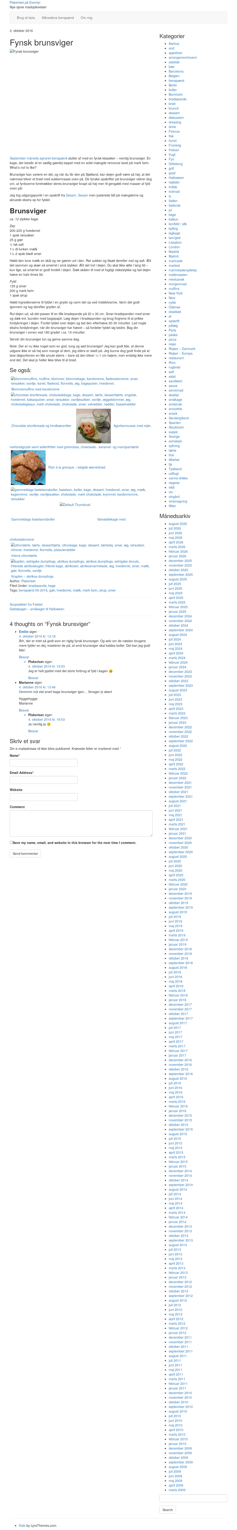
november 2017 (180, 1009)
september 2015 (181, 1129)
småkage (175, 399)
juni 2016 (175, 1087)
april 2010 (176, 1429)
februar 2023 (178, 717)
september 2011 (181, 1351)
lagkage (174, 233)
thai (171, 455)
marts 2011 (177, 1379)
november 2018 (180, 953)
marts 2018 (177, 990)
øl (170, 316)
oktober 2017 (178, 1013)
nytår (172, 302)
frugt (172, 154)
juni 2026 (175, 532)
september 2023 (181, 685)
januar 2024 (177, 667)
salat (172, 376)
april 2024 (176, 653)
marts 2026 (177, 546)
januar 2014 (177, 1221)
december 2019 (180, 893)
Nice (172, 297)
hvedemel (64, 590)
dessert (174, 112)
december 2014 (180, 1170)
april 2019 (176, 930)
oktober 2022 (178, 736)
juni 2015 (175, 1143)
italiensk (175, 205)
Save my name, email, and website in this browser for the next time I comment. (74, 842)
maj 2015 (175, 1147)
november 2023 (180, 676)
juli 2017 (175, 1027)
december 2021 (180, 782)
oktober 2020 (178, 847)
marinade (176, 260)
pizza (172, 339)
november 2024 (180, 620)
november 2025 (180, 565)
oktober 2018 (178, 958)
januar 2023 (177, 722)
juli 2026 (175, 528)
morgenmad (178, 284)
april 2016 (176, 1097)
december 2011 (180, 1337)
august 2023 (178, 690)
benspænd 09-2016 (33, 590)
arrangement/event (183, 57)
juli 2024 (175, 639)
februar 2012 (178, 1328)
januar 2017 (177, 1055)
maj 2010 (175, 1425)
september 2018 (181, 962)
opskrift (174, 321)
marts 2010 (177, 1434)
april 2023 (176, 708)
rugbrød (174, 367)
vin (171, 492)
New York (176, 293)
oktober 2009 (178, 1457)
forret (173, 140)
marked (174, 265)
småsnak (175, 404)
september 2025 (181, 574)
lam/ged (175, 237)
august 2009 (178, 1466)
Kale (22, 1525)
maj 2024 (175, 648)
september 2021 (181, 796)
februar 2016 (178, 1106)
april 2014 (176, 1207)
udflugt (174, 473)
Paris (172, 330)
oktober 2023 (178, 680)
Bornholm (176, 94)
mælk (77, 590)
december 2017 (180, 1004)
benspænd (176, 80)
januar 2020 (177, 888)
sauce (173, 385)
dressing (175, 122)
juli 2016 (175, 1083)
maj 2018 (175, 981)
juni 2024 (175, 643)
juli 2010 (175, 1415)
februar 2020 (178, 884)
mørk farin (90, 590)
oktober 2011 (178, 1346)
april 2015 (176, 1152)
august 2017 (178, 1023)
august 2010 (178, 1411)
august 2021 (178, 801)
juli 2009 (175, 1471)
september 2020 (181, 851)
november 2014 (180, 1175)
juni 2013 (175, 1254)
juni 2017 (175, 1032)
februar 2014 (178, 1217)
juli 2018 (175, 972)
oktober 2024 (178, 625)
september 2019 (181, 907)
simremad (176, 390)
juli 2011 (175, 1360)
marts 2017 (177, 1046)
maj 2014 (175, 1203)
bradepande (38, 585)
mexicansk (176, 279)
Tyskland (175, 468)
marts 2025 (177, 602)
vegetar (174, 482)
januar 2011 (177, 1388)
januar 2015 (177, 1166)
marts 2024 (177, 657)
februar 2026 (178, 551)
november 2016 (180, 1064)
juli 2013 (175, 1249)
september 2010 (181, 1406)
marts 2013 (177, 1268)
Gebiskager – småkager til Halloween (37, 609)
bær (172, 66)
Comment (17, 806)
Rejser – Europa (181, 353)
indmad (174, 191)
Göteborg (176, 163)
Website (16, 789)
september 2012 (181, 1295)
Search (167, 1509)
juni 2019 (175, 921)
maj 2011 (175, 1369)
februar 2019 (178, 939)
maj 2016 (175, 1092)
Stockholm (176, 427)
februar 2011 (178, 1383)
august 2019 (178, 912)
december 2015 (180, 1115)
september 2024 (181, 630)
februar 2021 (178, 828)
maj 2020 (175, 870)
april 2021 (176, 819)
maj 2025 (175, 593)
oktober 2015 (178, 1124)
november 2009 (180, 1452)
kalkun (173, 219)
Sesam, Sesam (77, 195)
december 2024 (180, 616)
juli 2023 (175, 694)
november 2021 (180, 787)
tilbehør (174, 459)
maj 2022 (175, 759)
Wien (172, 505)
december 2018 (180, 949)
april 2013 (176, 1263)
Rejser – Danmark (182, 348)
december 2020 (180, 838)
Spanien (175, 422)
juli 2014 (175, 1194)
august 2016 (178, 1078)
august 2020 (178, 856)
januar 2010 (177, 1443)
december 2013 (180, 1226)
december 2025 (180, 560)
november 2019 (180, 898)
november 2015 (180, 1120)
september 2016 (181, 1073)
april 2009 (176, 1485)
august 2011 (178, 1355)
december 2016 (180, 1060)
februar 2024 (178, 662)
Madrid (174, 251)
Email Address (22, 772)
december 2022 (180, 727)
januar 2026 (177, 556)
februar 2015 (178, 1161)
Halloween (176, 177)
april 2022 (176, 764)
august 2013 (178, 1244)
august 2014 (178, 1189)
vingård (174, 496)
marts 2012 (177, 1323)
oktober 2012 (178, 1291)
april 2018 (176, 986)
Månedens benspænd (58, 17)
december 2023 (180, 671)
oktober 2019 (178, 902)
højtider (174, 182)
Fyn (171, 159)
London (174, 247)
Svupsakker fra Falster (26, 604)
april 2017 (176, 1041)
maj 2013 (175, 1258)
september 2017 (181, 1018)
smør (112, 590)
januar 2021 (177, 833)
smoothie (175, 408)
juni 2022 (175, 754)
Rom (172, 362)
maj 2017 (175, 1036)
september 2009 (181, 1462)
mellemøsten (178, 274)
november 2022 (180, 731)
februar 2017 (178, 1050)
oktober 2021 (178, 791)
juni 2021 (175, 810)
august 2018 (178, 967)
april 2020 (176, 875)
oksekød (175, 311)
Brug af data (26, 17)
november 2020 (180, 842)
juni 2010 (175, 1420)
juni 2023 (175, 699)
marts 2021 (177, 824)
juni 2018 (175, 976)
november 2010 (180, 1397)
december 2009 (180, 1448)
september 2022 (181, 741)
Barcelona (176, 71)
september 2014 (181, 1184)
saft (171, 371)
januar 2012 (177, 1332)
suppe (173, 431)
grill (171, 168)
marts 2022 (177, 768)
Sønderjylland (179, 418)
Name (15, 755)
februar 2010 (178, 1439)
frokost (174, 149)
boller (173, 89)
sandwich (175, 381)
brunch (174, 108)
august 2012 (178, 1300)
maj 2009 (175, 1480)
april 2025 (176, 597)
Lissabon (175, 242)
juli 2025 (175, 583)
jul (170, 210)
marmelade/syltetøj (182, 270)
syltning (174, 445)
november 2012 (180, 1286)
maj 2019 (175, 925)
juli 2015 (175, 1138)
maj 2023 (175, 704)
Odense (174, 307)
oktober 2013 (178, 1235)
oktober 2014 (178, 1180)
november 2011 (180, 1342)
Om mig (86, 17)
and (171, 48)
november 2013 (180, 1231)
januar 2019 (177, 944)
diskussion (176, 117)
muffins (174, 288)
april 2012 (176, 1318)
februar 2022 (178, 773)
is (170, 196)
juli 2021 (175, 805)
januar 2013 (177, 1277)
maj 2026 (175, 537)
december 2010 (180, 1392)
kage (52, 585)
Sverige (174, 436)
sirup (102, 590)
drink (172, 126)
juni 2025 (175, 588)
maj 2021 (175, 815)
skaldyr (174, 394)
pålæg (173, 325)
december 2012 (180, 1281)
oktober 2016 (178, 1069)
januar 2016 (177, 1110)
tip (170, 464)
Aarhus (174, 43)
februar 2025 (178, 606)
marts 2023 (177, 713)
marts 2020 (177, 879)
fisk (171, 136)
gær (52, 590)
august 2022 (178, 745)
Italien (173, 200)
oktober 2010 (178, 1402)
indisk (173, 186)
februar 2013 (178, 1272)
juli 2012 (175, 1305)
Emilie (23, 631)
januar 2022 (177, 778)
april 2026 (176, 542)
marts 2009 (177, 1489)
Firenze (174, 131)
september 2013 (181, 1240)
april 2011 (176, 1374)
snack (173, 413)
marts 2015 (177, 1157)
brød (172, 103)
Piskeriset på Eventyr (25, 2)
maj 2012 (175, 1314)
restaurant (176, 358)
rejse (172, 344)
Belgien (174, 76)
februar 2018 (178, 995)
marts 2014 (177, 1212)
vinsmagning (178, 501)
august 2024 (178, 634)
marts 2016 (177, 1101)
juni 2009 (175, 1476)
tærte (172, 450)
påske (173, 334)
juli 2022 (175, 750)
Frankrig (175, 145)
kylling (173, 228)
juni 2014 (175, 1198)
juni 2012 (175, 1309)
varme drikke (178, 478)
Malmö (174, 256)
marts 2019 (177, 935)
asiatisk (174, 62)
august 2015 (178, 1133)
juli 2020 (175, 861)
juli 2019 (175, 916)
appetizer (175, 52)
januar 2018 (177, 999)
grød (172, 173)
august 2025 (178, 579)
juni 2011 (175, 1365)
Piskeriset (28, 581)
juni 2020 (175, 865)
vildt (172, 487)
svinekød (175, 441)
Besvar (24, 657)
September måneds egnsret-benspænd (38, 158)
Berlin (173, 85)
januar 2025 (177, 611)
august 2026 (178, 523)
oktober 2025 (178, 569)
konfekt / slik (178, 223)
